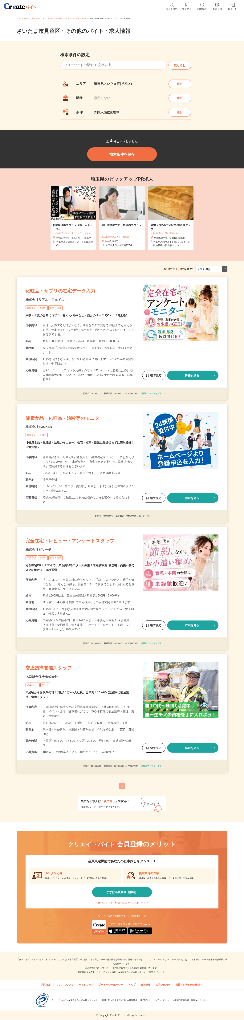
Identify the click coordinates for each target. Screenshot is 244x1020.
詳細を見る (192, 375)
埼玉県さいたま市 (62, 18)
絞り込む (179, 65)
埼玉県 (50, 18)
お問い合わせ (163, 984)
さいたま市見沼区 (79, 18)
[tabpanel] (122, 218)
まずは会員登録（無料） (122, 892)
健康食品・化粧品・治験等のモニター (65, 418)
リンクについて (65, 984)
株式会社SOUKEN (39, 427)
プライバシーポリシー (110, 984)
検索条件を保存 (122, 154)
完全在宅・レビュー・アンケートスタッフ (70, 540)
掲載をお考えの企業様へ (189, 984)
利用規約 (46, 984)
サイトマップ (86, 984)
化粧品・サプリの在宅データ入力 (60, 290)
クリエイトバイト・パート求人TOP (30, 18)
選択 (180, 83)
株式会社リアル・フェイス (45, 299)
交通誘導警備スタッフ (49, 667)
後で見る (156, 375)
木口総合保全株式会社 (42, 677)
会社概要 (146, 984)
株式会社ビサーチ (38, 549)
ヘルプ (132, 984)
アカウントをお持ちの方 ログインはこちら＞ (122, 902)
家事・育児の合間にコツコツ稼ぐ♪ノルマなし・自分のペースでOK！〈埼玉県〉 (77, 315)
